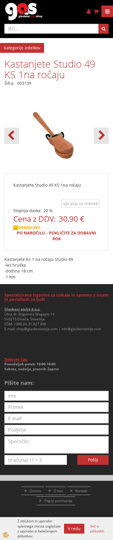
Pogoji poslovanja (58, 500)
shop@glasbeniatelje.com (37, 328)
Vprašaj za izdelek (80, 203)
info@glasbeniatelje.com (81, 328)
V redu (74, 528)
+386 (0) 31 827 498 (30, 324)
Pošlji (93, 460)
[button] (101, 136)
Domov (35, 490)
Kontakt (81, 490)
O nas (58, 490)
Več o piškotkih (97, 529)
